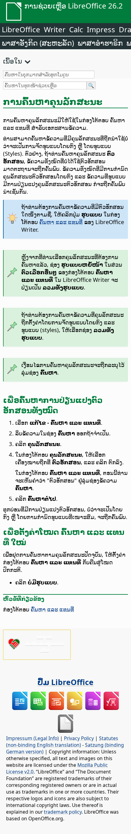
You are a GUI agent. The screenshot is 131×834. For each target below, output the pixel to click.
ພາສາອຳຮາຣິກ (100, 43)
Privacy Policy (79, 738)
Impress (101, 29)
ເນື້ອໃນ (12, 60)
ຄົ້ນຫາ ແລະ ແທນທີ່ (61, 222)
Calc (76, 29)
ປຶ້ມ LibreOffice (65, 682)
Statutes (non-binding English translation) (62, 741)
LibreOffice (21, 29)
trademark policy (63, 811)
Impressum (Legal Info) (32, 738)
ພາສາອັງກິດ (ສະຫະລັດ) (38, 43)
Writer (55, 29)
